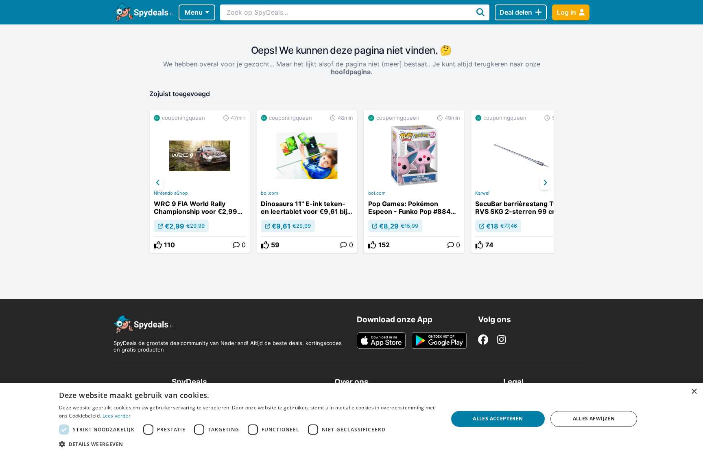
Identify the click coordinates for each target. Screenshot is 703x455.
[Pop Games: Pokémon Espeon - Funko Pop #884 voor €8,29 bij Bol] (414, 181)
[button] (248, 444)
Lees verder (117, 415)
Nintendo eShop (171, 193)
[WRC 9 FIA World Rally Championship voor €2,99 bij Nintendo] (200, 181)
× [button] (694, 392)
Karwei (482, 193)
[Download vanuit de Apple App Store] (381, 340)
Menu (194, 12)
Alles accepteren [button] (498, 418)
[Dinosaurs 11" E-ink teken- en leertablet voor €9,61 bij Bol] (307, 181)
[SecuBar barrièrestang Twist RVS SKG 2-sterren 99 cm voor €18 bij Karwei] (521, 181)
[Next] (545, 183)
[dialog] (351, 419)
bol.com (269, 193)
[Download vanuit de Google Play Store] (439, 340)
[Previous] (158, 183)
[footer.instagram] (501, 339)
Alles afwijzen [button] (594, 418)
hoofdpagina (351, 72)
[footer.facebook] (483, 339)
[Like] (158, 245)
